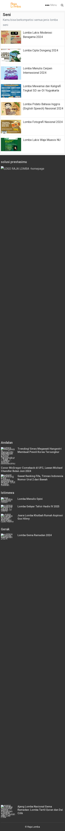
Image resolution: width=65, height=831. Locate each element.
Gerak (5, 529)
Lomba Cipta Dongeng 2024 (40, 50)
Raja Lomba (33, 826)
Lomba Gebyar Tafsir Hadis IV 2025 (38, 506)
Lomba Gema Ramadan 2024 (35, 535)
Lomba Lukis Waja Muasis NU (41, 140)
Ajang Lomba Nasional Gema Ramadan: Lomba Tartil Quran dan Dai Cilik (40, 810)
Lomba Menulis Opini (30, 498)
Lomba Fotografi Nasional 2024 (43, 122)
